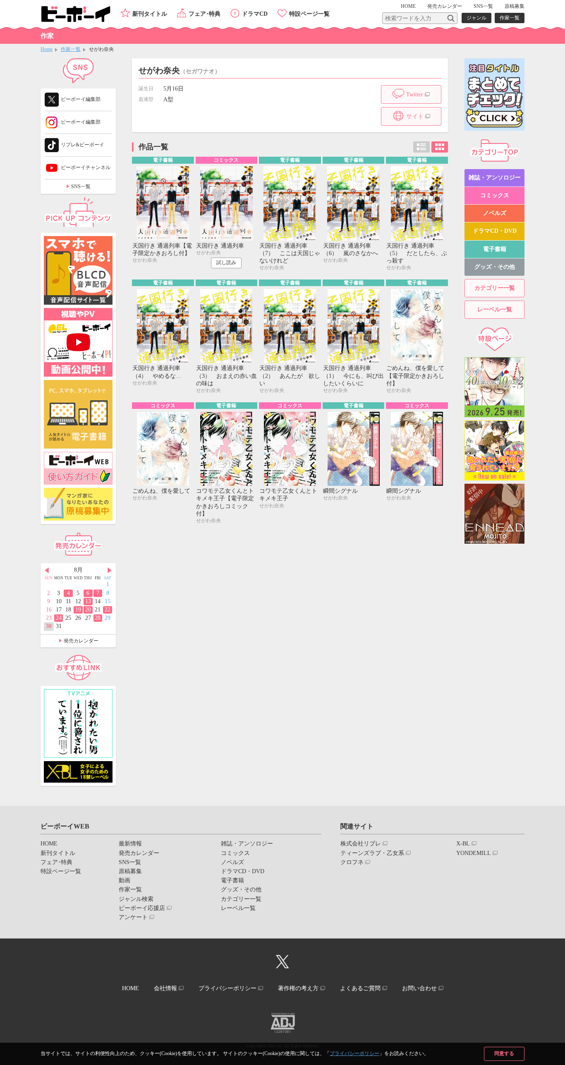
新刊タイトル (149, 14)
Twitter (414, 94)
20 (88, 610)
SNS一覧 (483, 6)
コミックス (494, 195)
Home (47, 49)
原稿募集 (514, 6)
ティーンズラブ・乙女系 (372, 853)
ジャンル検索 (136, 899)
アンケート (133, 917)
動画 (124, 880)
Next (109, 570)
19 (78, 610)
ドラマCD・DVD (495, 231)
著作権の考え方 (298, 988)
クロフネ (352, 862)
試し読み (226, 262)
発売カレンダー (81, 641)
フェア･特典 (204, 14)
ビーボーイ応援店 (142, 908)
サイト (415, 116)
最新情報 (130, 844)
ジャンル (476, 18)
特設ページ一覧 (309, 14)
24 (59, 618)
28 (98, 618)
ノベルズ (494, 213)
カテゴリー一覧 (494, 288)
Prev (47, 570)
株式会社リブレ (360, 844)
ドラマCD (255, 14)
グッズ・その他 (494, 267)
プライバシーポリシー (354, 1053)
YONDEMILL (473, 853)
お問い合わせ (419, 988)
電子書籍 (494, 249)
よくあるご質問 (360, 988)
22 (107, 610)
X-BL (463, 844)
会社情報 (165, 988)
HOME (408, 6)
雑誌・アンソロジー (495, 177)
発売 (444, 6)
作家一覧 (510, 18)
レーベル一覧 (494, 309)
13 (88, 601)
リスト (421, 147)
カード (439, 147)
